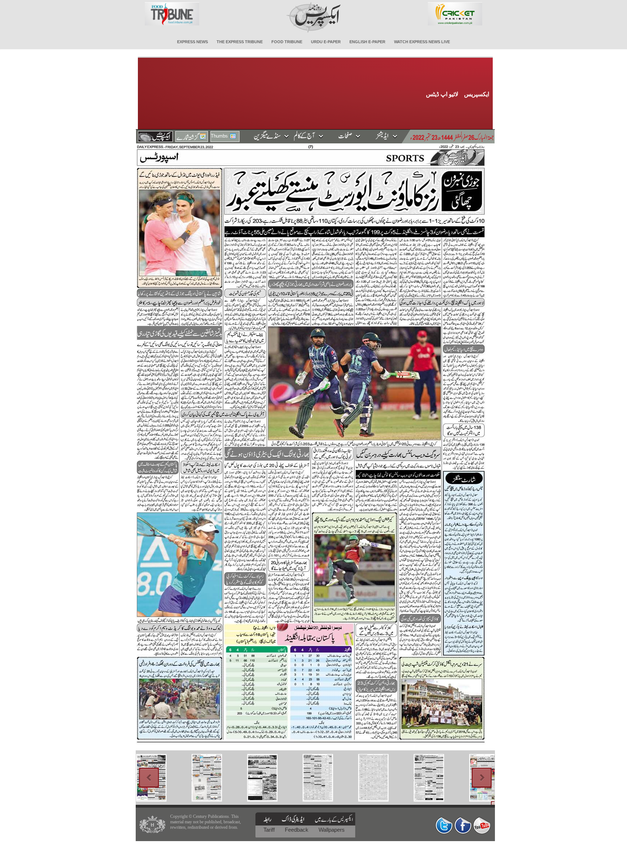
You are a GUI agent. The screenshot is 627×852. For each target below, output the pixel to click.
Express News (192, 42)
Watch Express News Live (422, 42)
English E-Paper (367, 42)
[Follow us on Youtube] (481, 825)
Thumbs (219, 136)
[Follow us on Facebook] (463, 825)
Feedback (297, 830)
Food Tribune (286, 42)
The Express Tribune (240, 42)
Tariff (269, 830)
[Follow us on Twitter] (444, 825)
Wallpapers (332, 830)
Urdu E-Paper (326, 42)
